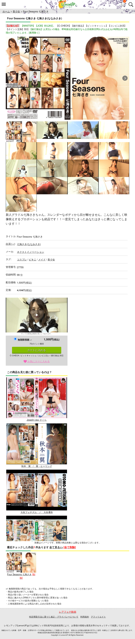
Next (125, 78)
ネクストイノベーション (30, 252)
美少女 (16, 11)
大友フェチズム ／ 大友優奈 (37, 512)
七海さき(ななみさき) (29, 244)
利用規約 (84, 616)
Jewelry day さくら (37, 419)
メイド (42, 259)
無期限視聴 (25, 339)
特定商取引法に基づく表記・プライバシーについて (53, 616)
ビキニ (32, 259)
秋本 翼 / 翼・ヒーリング (36, 465)
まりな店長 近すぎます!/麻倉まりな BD (36, 558)
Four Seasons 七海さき (19, 574)
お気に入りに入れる (38, 361)
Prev (10, 78)
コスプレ (22, 259)
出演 (10, 243)
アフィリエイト (98, 616)
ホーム (6, 11)
